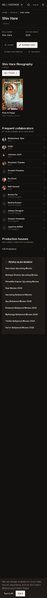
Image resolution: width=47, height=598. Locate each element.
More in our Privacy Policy (15, 588)
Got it (20, 593)
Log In (36, 5)
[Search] (28, 5)
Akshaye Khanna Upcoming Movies (21, 275)
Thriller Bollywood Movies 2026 (20, 321)
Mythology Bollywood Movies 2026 (21, 314)
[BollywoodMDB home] (10, 5)
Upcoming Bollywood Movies (18, 295)
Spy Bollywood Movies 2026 (18, 301)
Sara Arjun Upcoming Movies (18, 268)
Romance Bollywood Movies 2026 (21, 308)
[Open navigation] (43, 5)
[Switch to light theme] (22, 5)
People (13, 13)
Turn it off (8, 593)
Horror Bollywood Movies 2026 (19, 327)
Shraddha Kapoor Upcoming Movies (22, 281)
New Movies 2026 (13, 288)
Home (4, 13)
